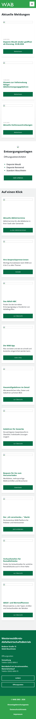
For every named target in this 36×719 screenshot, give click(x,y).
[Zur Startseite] (8, 6)
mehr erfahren (18, 178)
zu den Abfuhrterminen (18, 230)
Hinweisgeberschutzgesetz (18, 705)
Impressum (18, 714)
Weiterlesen (18, 51)
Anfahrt (18, 678)
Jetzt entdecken (18, 529)
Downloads (18, 487)
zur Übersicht (18, 316)
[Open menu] (32, 4)
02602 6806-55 (13, 671)
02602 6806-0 (13, 662)
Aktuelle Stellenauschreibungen (17, 125)
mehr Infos (18, 358)
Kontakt (18, 272)
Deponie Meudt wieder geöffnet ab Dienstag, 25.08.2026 (17, 43)
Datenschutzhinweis (18, 709)
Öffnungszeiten (18, 685)
